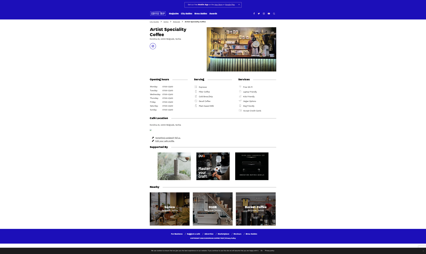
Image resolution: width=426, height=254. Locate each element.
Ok (261, 250)
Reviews (237, 234)
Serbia (166, 22)
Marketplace (223, 234)
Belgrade (176, 22)
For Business (177, 234)
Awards (213, 14)
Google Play (230, 5)
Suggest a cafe (193, 234)
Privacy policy (269, 250)
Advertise (208, 234)
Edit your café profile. (164, 141)
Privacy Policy (230, 238)
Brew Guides (200, 14)
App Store (218, 5)
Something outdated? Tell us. (167, 138)
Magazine (174, 14)
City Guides (186, 14)
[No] (423, 251)
